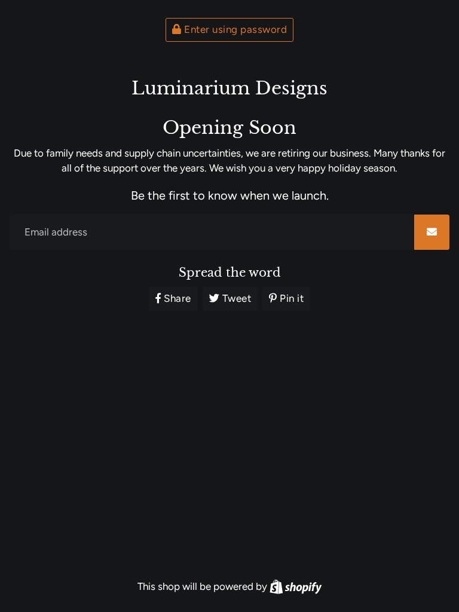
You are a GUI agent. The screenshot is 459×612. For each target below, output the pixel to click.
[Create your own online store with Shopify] (296, 586)
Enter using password (234, 29)
